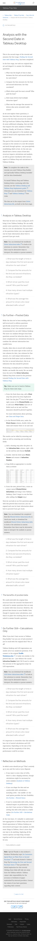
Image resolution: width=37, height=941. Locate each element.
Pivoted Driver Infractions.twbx (22, 522)
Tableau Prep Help (19, 15)
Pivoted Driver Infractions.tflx (20, 517)
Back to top (19, 894)
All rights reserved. (26, 930)
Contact (22, 924)
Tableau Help (8, 15)
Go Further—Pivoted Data (16, 798)
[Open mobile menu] (4, 2)
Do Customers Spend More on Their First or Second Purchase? (18, 856)
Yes (13, 906)
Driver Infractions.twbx (12, 244)
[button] (3, 25)
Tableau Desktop (18, 193)
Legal (9, 919)
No (19, 906)
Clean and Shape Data (16, 416)
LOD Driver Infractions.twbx (14, 674)
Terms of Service (18, 919)
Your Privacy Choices (21, 927)
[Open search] (33, 3)
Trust (16, 924)
